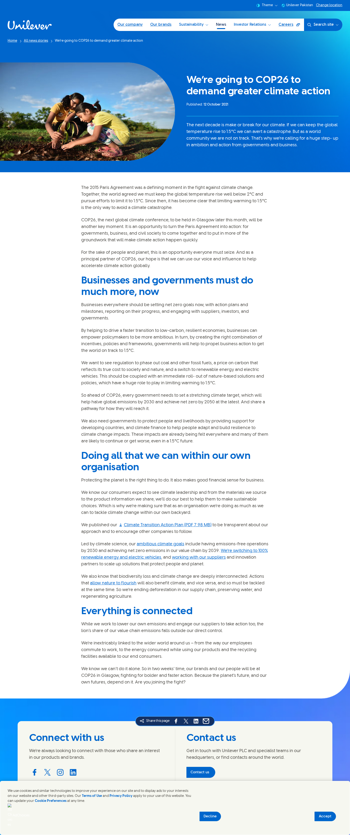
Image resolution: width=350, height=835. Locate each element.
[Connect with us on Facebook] (34, 772)
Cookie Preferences (50, 801)
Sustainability (191, 25)
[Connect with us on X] (47, 772)
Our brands (160, 25)
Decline (210, 816)
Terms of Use (92, 796)
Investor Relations (250, 25)
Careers (291, 26)
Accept (325, 816)
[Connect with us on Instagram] (60, 772)
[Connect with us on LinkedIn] (73, 772)
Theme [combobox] (267, 5)
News (221, 25)
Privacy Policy (121, 796)
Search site (324, 25)
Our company (130, 25)
